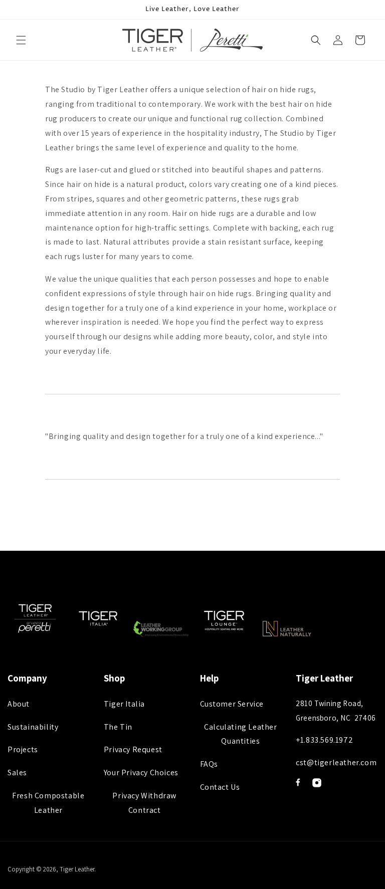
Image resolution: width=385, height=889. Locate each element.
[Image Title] (298, 782)
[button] (21, 40)
